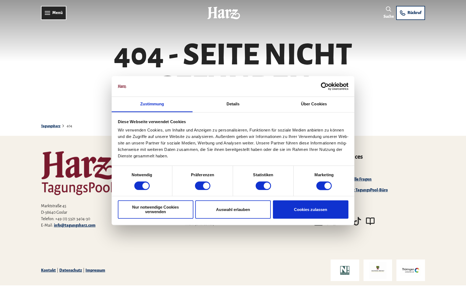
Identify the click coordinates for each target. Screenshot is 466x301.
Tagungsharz (50, 126)
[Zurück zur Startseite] (224, 13)
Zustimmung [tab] (152, 104)
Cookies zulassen (310, 209)
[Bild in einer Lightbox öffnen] (96, 167)
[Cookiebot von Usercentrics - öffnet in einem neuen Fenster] (324, 86)
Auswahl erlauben (233, 209)
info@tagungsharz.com (74, 225)
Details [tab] (233, 104)
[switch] (202, 185)
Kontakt (48, 270)
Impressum (95, 270)
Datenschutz (70, 270)
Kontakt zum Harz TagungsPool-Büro (355, 190)
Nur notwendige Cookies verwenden (155, 209)
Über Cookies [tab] (314, 104)
